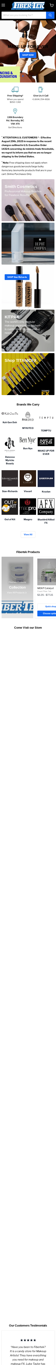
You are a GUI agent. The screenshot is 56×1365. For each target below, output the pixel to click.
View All (28, 534)
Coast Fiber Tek (44, 591)
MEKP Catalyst (45, 588)
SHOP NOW (28, 55)
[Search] (50, 15)
